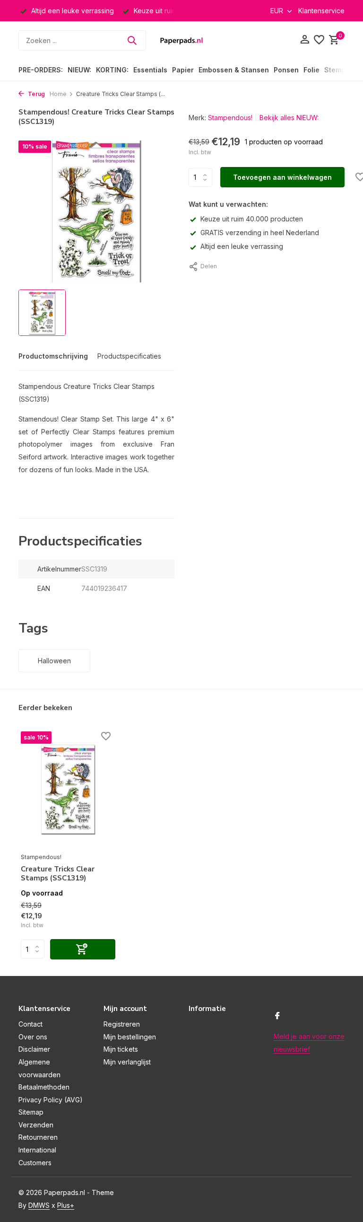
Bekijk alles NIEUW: (289, 118)
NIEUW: (79, 70)
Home (58, 93)
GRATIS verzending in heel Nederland (259, 233)
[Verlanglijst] (319, 40)
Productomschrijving (53, 356)
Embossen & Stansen (234, 70)
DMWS (39, 1205)
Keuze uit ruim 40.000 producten (251, 219)
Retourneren (38, 1137)
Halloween (54, 661)
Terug (35, 93)
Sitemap (30, 1112)
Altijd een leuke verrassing (241, 246)
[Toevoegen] (82, 949)
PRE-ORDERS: (40, 70)
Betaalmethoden (43, 1087)
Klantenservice (321, 11)
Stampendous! (230, 118)
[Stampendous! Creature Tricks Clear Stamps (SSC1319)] (68, 789)
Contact (30, 1024)
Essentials (150, 70)
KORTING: (112, 70)
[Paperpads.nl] (181, 40)
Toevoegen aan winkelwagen (282, 177)
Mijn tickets (121, 1049)
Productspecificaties (129, 356)
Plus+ (65, 1205)
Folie (311, 70)
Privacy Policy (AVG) (50, 1100)
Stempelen (342, 70)
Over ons (32, 1037)
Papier (183, 70)
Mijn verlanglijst (127, 1062)
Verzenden (35, 1125)
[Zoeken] (132, 40)
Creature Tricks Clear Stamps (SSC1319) (58, 874)
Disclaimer (34, 1049)
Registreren (122, 1024)
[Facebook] (277, 1016)
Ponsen (286, 70)
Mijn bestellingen (130, 1037)
